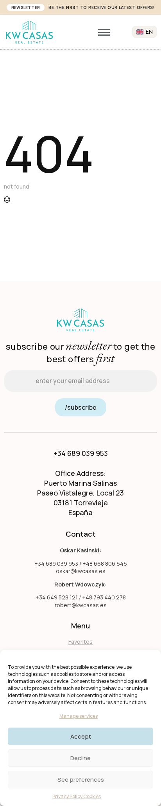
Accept (80, 736)
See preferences (80, 779)
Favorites (80, 641)
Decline (80, 758)
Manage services (78, 716)
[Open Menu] (104, 32)
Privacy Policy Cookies (76, 796)
